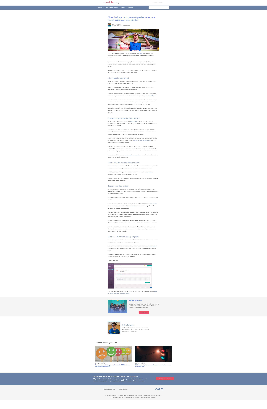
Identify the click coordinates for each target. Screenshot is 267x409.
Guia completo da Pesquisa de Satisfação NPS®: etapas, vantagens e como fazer (112, 365)
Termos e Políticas (123, 389)
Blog (117, 3)
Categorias (99, 7)
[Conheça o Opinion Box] (109, 3)
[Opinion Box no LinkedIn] (156, 389)
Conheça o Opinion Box (158, 2)
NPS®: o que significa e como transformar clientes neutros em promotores (153, 365)
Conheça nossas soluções (165, 378)
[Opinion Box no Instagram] (159, 389)
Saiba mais (143, 312)
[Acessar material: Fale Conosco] (117, 306)
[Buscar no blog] (168, 7)
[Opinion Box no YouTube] (162, 389)
